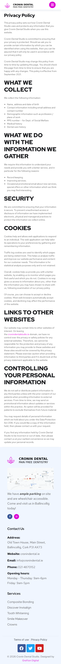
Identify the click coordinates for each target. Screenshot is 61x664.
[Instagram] (16, 516)
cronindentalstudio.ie (18, 334)
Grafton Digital (30, 660)
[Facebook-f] (9, 516)
